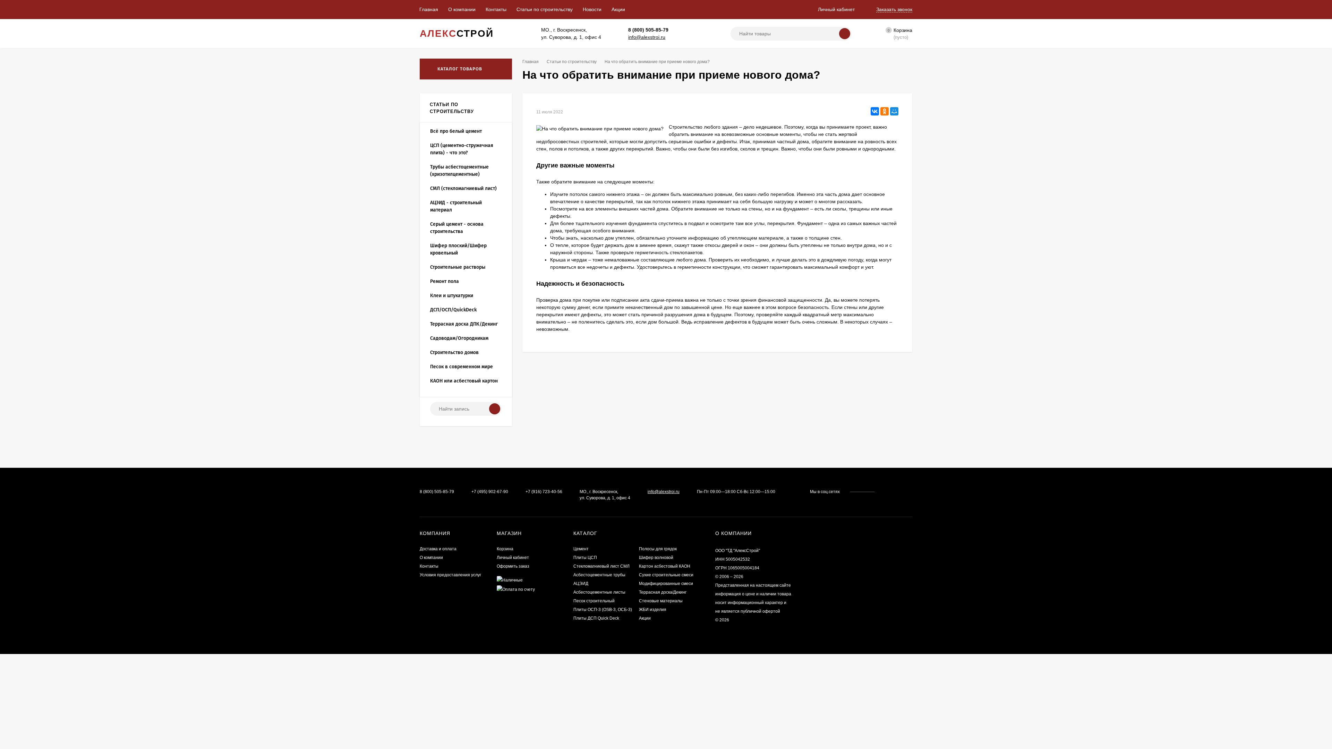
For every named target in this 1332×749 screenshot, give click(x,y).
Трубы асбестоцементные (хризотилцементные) (459, 170)
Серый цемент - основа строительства (457, 227)
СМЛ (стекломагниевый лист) (463, 188)
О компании (462, 9)
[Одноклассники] (884, 111)
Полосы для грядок (658, 548)
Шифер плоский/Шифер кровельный (458, 249)
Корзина (505, 548)
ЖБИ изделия (652, 609)
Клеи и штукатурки (451, 296)
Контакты (496, 9)
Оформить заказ (513, 566)
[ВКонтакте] (875, 111)
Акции (618, 9)
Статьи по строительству (544, 9)
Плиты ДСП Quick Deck (596, 618)
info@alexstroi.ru (646, 37)
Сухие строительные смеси (666, 574)
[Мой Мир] (894, 111)
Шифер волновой (656, 557)
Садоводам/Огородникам (459, 338)
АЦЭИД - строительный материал (456, 206)
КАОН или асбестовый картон (464, 381)
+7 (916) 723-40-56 (544, 491)
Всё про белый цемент (456, 131)
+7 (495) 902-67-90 (489, 491)
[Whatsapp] (680, 30)
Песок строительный (594, 601)
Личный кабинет (513, 557)
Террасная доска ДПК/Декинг (464, 324)
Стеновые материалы (661, 601)
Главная (428, 9)
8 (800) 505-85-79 (648, 30)
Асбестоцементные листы (599, 592)
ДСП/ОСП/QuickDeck (453, 310)
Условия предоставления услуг (450, 574)
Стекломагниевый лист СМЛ (601, 566)
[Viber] (694, 30)
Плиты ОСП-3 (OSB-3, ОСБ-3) (602, 609)
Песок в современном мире (461, 367)
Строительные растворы (457, 267)
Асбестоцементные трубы (599, 574)
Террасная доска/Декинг (662, 592)
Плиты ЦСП (585, 557)
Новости (592, 9)
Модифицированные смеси (666, 583)
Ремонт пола (444, 281)
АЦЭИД (580, 583)
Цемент (581, 548)
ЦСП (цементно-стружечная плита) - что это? (461, 149)
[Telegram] (687, 30)
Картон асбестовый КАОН (664, 566)
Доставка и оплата (438, 548)
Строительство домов (454, 352)
